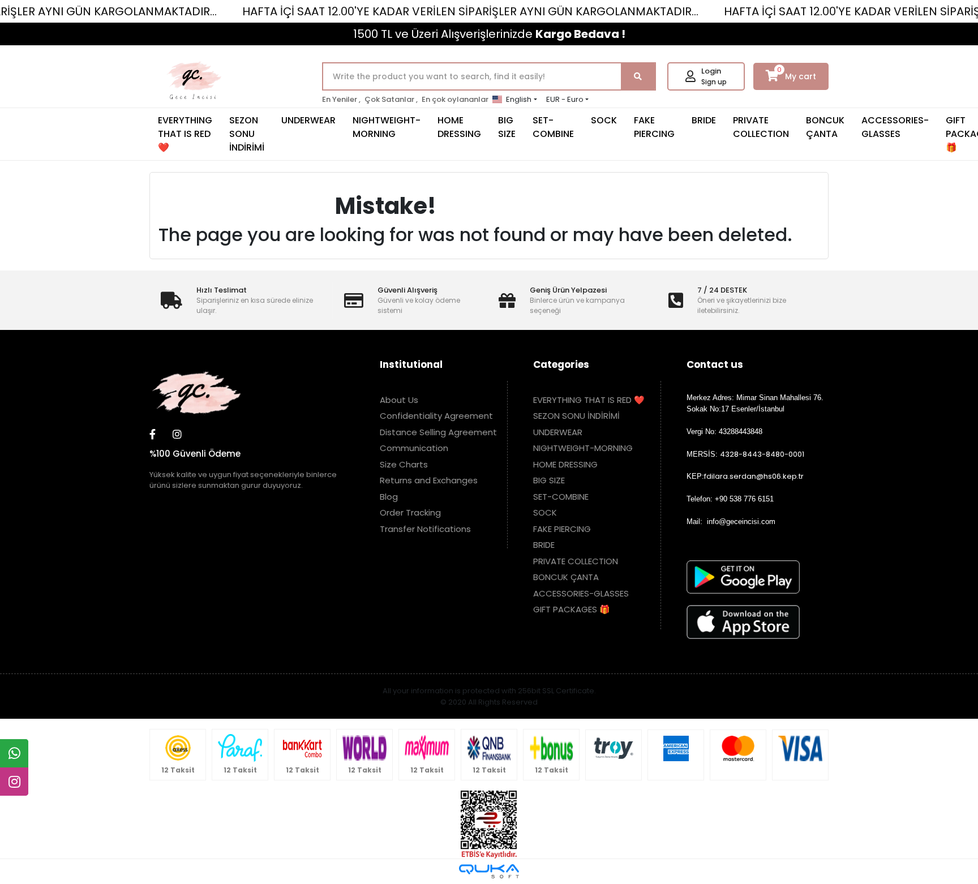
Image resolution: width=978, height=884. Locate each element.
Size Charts (404, 464)
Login (711, 71)
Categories (561, 364)
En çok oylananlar (455, 99)
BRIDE (704, 120)
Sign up (714, 82)
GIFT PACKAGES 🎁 (571, 609)
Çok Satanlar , (391, 99)
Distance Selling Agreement (438, 432)
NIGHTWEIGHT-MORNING (387, 127)
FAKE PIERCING (654, 127)
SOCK (604, 120)
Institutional (411, 364)
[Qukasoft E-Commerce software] (489, 871)
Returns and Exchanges (429, 480)
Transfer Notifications (425, 529)
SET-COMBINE (553, 127)
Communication (414, 448)
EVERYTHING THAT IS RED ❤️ (185, 134)
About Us (399, 400)
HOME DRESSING (459, 127)
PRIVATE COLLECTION (761, 127)
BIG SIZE (507, 127)
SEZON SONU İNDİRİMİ (246, 134)
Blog (389, 497)
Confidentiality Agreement (436, 416)
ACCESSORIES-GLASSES (895, 127)
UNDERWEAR (308, 120)
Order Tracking (410, 512)
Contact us (715, 364)
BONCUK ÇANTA (825, 127)
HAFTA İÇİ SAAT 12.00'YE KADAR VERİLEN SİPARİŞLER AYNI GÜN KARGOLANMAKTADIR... (470, 11)
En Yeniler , (341, 99)
